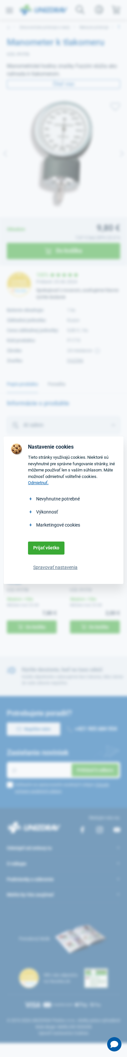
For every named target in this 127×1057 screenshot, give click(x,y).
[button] (114, 1044)
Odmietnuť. (38, 482)
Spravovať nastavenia (55, 567)
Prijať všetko (46, 547)
